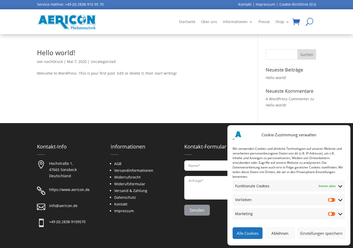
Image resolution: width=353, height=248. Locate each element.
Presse (264, 21)
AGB (117, 163)
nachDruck (53, 61)
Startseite (187, 21)
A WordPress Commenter (287, 98)
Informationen (235, 21)
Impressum (265, 4)
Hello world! (56, 52)
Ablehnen (279, 233)
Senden (197, 210)
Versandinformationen (133, 170)
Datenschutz (125, 197)
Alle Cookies (247, 233)
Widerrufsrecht (127, 177)
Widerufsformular (129, 183)
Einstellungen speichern (321, 233)
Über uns (209, 21)
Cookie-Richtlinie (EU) (297, 4)
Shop (279, 21)
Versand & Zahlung (130, 190)
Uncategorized (103, 61)
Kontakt (244, 4)
